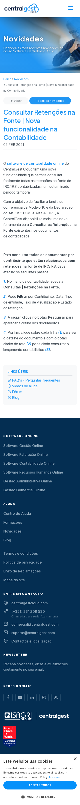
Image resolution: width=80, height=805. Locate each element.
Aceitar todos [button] (40, 785)
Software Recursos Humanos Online (33, 472)
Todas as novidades (50, 100)
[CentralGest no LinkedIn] (32, 697)
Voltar (17, 100)
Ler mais (54, 777)
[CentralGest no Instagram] (44, 697)
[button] (40, 797)
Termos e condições (20, 553)
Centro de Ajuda (17, 513)
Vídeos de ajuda (25, 386)
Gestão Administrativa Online (27, 481)
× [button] (75, 759)
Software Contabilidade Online (29, 463)
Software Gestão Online (23, 445)
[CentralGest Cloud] (21, 8)
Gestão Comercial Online (24, 490)
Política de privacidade (22, 562)
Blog (15, 397)
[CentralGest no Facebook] (8, 697)
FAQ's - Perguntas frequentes (36, 380)
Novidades (12, 531)
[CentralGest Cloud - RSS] (56, 697)
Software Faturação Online (25, 454)
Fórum (17, 392)
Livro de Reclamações (22, 571)
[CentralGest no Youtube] (20, 697)
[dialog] (40, 779)
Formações (12, 522)
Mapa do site (14, 580)
